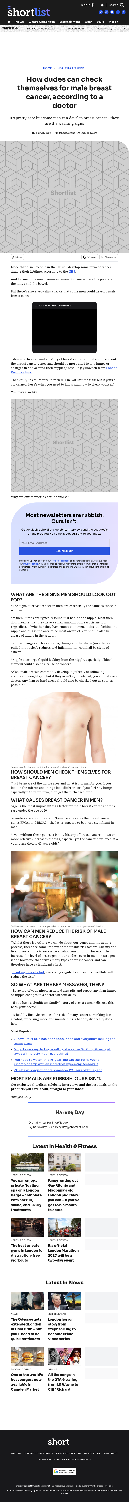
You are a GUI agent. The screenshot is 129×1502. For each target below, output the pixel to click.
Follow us (92, 257)
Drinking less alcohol (28, 972)
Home (47, 68)
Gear (88, 22)
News (19, 22)
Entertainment (69, 22)
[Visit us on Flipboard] (112, 12)
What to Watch (76, 28)
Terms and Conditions (68, 1453)
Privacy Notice (30, 564)
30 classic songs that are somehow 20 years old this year (58, 1070)
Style (100, 22)
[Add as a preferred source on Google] (64, 1471)
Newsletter (111, 257)
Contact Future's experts (38, 1453)
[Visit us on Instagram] (101, 12)
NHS (72, 271)
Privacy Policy (92, 1453)
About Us (16, 1453)
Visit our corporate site (101, 1486)
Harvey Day (43, 133)
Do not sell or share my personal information (64, 1459)
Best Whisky (104, 28)
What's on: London (42, 22)
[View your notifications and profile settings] (102, 5)
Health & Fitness (71, 68)
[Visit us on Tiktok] (106, 12)
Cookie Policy (110, 1453)
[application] (64, 327)
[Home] (9, 22)
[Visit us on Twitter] (124, 12)
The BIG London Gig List (41, 28)
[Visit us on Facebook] (118, 12)
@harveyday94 (40, 1127)
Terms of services (60, 561)
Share (19, 257)
